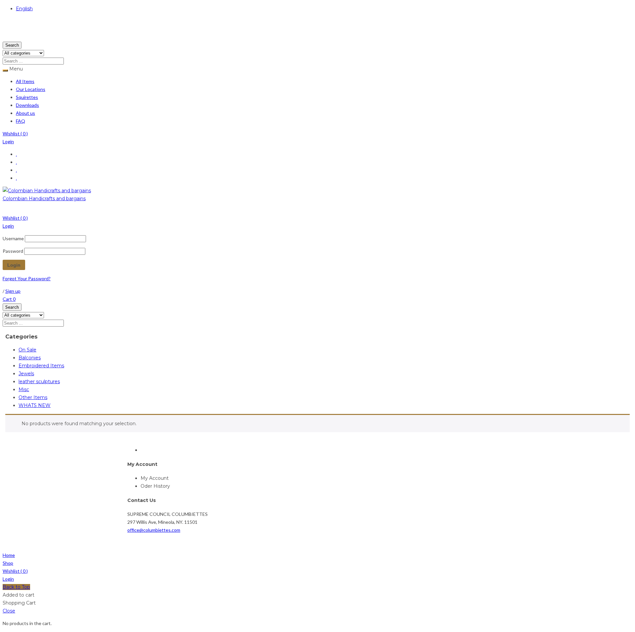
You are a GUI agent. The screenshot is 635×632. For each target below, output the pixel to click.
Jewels (26, 374)
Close (9, 611)
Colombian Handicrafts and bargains (44, 199)
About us (25, 113)
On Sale (27, 350)
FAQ (20, 121)
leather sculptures (39, 381)
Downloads (27, 105)
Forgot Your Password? (27, 278)
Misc (24, 389)
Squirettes (27, 97)
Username (13, 238)
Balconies (30, 358)
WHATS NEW (35, 405)
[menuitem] (277, 208)
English (24, 9)
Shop (8, 563)
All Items (25, 81)
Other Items (33, 397)
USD (8, 37)
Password (13, 251)
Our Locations (30, 89)
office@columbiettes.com (153, 530)
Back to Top (16, 587)
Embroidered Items (41, 366)
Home (9, 555)
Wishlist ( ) (15, 133)
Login (8, 141)
